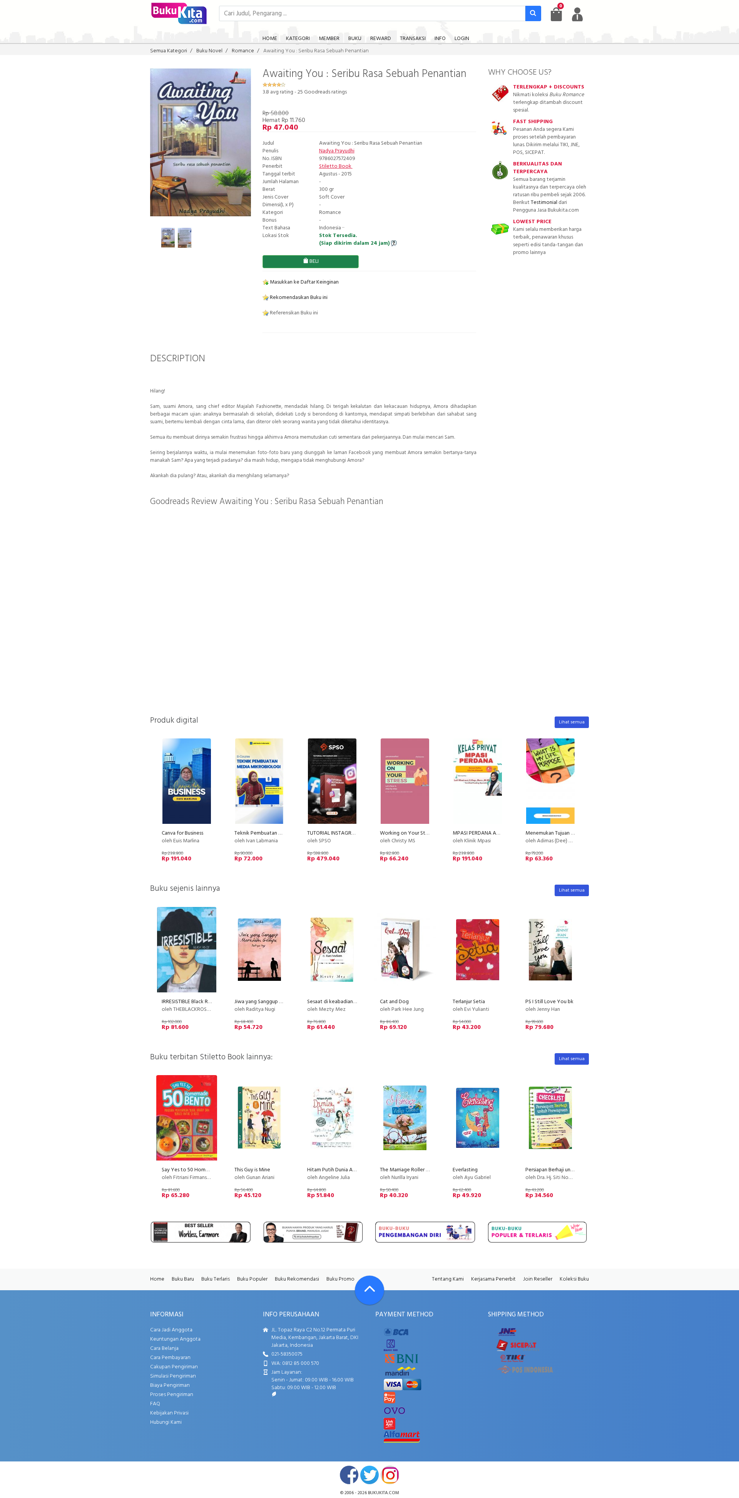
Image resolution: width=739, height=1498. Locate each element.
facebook (349, 1475)
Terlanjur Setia (469, 1001)
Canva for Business (182, 833)
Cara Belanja (164, 1348)
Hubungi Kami (166, 1422)
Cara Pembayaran (170, 1357)
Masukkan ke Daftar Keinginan (304, 282)
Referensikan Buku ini (293, 313)
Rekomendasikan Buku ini (298, 297)
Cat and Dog (394, 1001)
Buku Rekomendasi (297, 1279)
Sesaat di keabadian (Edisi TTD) (342, 1001)
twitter (369, 1475)
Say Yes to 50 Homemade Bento (199, 1170)
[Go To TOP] (369, 1290)
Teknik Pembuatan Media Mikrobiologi (279, 833)
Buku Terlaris (215, 1279)
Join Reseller (537, 1279)
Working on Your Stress (407, 833)
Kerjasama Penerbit (493, 1279)
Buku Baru (183, 1279)
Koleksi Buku (574, 1279)
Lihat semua (572, 722)
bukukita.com (383, 1493)
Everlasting (465, 1170)
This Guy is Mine (252, 1170)
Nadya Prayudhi (336, 151)
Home (157, 1279)
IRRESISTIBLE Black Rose (189, 1001)
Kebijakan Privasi (169, 1413)
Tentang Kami (448, 1279)
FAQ (155, 1403)
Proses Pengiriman (171, 1394)
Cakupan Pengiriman (174, 1367)
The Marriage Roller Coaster (412, 1170)
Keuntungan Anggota (175, 1339)
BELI (313, 261)
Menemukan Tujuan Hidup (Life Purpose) (571, 833)
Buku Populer (252, 1279)
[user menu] (577, 14)
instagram (390, 1475)
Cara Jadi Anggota (171, 1330)
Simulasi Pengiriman (173, 1376)
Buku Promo (340, 1279)
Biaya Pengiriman (170, 1385)
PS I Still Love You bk (549, 1001)
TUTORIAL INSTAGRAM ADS (338, 833)
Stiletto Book (336, 166)
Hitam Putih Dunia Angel (335, 1170)
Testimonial (544, 202)
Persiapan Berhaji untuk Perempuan (565, 1170)
